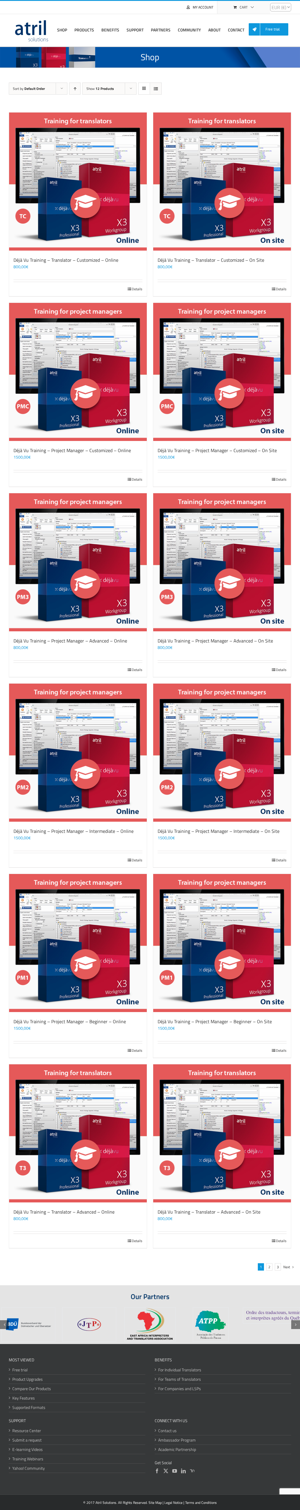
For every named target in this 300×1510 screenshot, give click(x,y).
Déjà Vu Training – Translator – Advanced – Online (64, 1211)
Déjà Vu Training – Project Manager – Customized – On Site (217, 450)
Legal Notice (173, 1502)
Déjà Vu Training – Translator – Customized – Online (65, 260)
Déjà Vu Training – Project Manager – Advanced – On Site (215, 640)
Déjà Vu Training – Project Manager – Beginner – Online (69, 1021)
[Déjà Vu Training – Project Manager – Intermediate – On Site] (222, 753)
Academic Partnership (177, 1449)
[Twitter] (165, 1471)
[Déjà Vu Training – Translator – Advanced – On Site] (222, 1133)
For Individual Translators (179, 1370)
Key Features (23, 1398)
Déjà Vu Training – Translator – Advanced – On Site (209, 1211)
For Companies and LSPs (179, 1388)
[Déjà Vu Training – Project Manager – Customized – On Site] (222, 372)
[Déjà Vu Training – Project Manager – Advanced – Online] (78, 562)
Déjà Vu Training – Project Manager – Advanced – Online (70, 640)
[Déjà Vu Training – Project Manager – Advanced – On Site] (222, 562)
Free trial (20, 1370)
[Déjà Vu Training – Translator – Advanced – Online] (78, 1133)
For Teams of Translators (179, 1379)
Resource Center (26, 1430)
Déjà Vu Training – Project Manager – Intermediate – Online (73, 831)
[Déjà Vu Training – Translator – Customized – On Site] (222, 182)
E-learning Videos (27, 1449)
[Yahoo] (192, 1471)
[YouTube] (174, 1471)
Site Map (155, 1502)
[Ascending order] (75, 89)
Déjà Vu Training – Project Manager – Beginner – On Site (215, 1021)
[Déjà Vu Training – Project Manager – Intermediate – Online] (78, 753)
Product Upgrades (27, 1379)
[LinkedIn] (183, 1471)
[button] (4, 1324)
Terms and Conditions (201, 1502)
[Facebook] (157, 1471)
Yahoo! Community (28, 1468)
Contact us (167, 1430)
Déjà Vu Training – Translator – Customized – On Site (211, 260)
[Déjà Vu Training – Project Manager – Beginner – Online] (78, 943)
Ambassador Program (177, 1440)
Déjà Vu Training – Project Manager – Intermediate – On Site (218, 831)
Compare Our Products (31, 1388)
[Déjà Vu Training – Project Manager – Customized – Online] (78, 372)
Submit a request (27, 1440)
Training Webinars (27, 1459)
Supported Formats (28, 1407)
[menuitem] (271, 29)
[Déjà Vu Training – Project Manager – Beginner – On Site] (222, 943)
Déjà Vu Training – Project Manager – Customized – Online (72, 450)
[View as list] (155, 88)
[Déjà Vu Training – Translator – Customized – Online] (78, 182)
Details (137, 289)
